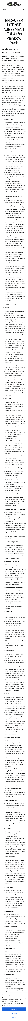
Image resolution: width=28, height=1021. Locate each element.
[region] (14, 1006)
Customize (14, 1013)
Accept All (14, 1009)
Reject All (14, 1017)
